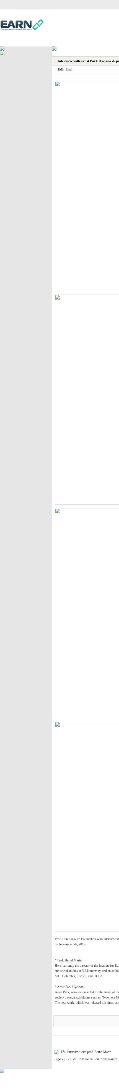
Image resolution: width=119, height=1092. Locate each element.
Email (69, 69)
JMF (61, 69)
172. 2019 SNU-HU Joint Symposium (91, 1059)
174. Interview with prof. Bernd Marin (86, 1052)
